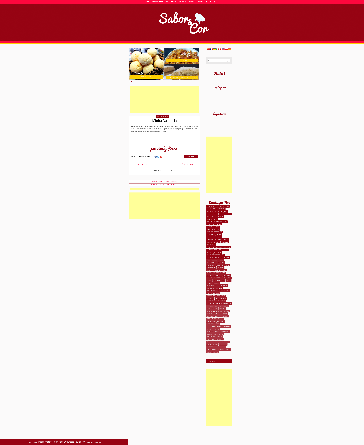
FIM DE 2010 (224, 316)
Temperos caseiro (220, 347)
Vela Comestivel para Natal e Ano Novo (218, 349)
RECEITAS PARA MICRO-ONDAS (216, 296)
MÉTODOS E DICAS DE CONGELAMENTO (218, 326)
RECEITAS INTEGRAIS (213, 293)
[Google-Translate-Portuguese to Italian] (217, 50)
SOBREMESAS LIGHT (213, 301)
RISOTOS (209, 242)
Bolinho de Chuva (212, 308)
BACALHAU (210, 306)
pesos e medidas (171, 2)
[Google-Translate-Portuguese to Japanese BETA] (220, 50)
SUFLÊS (223, 301)
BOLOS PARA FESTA (219, 209)
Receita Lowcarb (212, 342)
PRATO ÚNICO (211, 244)
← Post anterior (140, 164)
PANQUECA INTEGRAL (213, 283)
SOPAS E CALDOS (212, 250)
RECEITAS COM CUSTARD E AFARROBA (218, 290)
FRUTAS (214, 319)
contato (200, 2)
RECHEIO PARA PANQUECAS (215, 339)
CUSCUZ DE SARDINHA (213, 270)
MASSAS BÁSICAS (212, 260)
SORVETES (225, 242)
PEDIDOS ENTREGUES (213, 285)
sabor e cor (33, 442)
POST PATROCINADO (213, 331)
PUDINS (220, 211)
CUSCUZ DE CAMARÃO (213, 313)
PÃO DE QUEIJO (218, 334)
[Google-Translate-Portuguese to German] (214, 50)
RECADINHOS (211, 234)
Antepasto (221, 267)
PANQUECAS (217, 275)
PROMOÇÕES (225, 331)
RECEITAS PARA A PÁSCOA (214, 336)
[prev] (130, 81)
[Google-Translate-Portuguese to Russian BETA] (226, 50)
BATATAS (209, 280)
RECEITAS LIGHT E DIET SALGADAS (217, 221)
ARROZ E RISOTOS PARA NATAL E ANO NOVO (219, 278)
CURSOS (226, 311)
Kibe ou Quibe (211, 321)
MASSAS (219, 234)
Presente (209, 334)
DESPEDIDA (210, 316)
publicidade (182, 2)
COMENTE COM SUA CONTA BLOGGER (164, 184)
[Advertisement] (164, 99)
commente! (191, 157)
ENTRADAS (217, 280)
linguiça (209, 352)
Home (147, 2)
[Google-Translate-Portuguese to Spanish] (229, 50)
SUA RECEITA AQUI (212, 344)
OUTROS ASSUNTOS (213, 229)
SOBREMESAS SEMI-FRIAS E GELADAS (218, 206)
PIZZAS (221, 260)
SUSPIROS (210, 347)
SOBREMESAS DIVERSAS (214, 224)
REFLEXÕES (210, 298)
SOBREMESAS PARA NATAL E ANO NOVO (218, 247)
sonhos (215, 352)
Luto (223, 280)
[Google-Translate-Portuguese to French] (211, 50)
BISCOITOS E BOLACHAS (214, 237)
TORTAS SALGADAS (225, 214)
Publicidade (220, 262)
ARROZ (221, 250)
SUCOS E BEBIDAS (217, 216)
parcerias (192, 2)
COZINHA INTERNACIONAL (214, 311)
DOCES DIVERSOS (212, 214)
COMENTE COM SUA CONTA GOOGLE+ (164, 181)
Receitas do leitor (220, 298)
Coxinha (224, 313)
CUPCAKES (210, 257)
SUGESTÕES (223, 344)
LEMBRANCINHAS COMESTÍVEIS (216, 273)
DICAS (217, 316)
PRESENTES (226, 275)
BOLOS (209, 209)
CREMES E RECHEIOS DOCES (215, 255)
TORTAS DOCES (211, 211)
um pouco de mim (157, 2)
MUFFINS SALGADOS (213, 324)
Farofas (220, 319)
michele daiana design (93, 442)
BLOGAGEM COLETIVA (221, 306)
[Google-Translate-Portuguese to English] (223, 50)
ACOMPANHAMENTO (223, 265)
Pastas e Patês (211, 262)
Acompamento (211, 267)
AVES (226, 250)
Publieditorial (210, 288)
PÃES (225, 211)
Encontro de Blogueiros (222, 257)
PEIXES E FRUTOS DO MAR (214, 232)
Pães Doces (217, 252)
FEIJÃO (224, 270)
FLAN (208, 319)
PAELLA (228, 280)
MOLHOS (209, 275)
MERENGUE (220, 321)
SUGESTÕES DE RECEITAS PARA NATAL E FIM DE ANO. (219, 304)
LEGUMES (209, 252)
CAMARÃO (222, 308)
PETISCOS (224, 285)
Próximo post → (189, 164)
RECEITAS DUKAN (212, 219)
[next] (132, 81)
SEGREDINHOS (211, 265)
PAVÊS (208, 216)
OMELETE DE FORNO (213, 329)
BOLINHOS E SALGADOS (214, 239)
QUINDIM (219, 288)
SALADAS (217, 242)
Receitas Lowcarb (224, 342)
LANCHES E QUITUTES (213, 227)
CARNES (225, 239)
